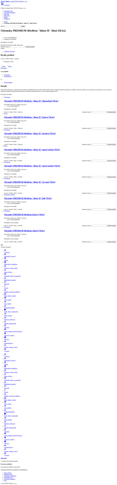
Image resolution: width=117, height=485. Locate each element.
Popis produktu (8, 82)
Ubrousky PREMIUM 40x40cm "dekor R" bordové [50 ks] (30, 133)
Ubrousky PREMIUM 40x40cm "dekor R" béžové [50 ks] (29, 117)
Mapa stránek (7, 473)
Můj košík (7, 15)
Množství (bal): (5, 47)
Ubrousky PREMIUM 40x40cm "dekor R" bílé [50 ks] (28, 198)
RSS (5, 480)
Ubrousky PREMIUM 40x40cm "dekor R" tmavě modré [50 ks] (32, 166)
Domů (6, 21)
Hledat (2, 26)
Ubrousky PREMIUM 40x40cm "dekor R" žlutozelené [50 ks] (31, 101)
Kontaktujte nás (8, 11)
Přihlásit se (7, 19)
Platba (5, 17)
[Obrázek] (7, 97)
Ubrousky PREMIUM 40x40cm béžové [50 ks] (24, 214)
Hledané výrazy (8, 474)
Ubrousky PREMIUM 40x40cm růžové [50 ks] (24, 231)
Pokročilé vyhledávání (10, 476)
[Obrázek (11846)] (9, 194)
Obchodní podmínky (9, 12)
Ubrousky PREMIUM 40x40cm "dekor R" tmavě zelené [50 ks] (32, 149)
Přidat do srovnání (10, 51)
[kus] (5, 113)
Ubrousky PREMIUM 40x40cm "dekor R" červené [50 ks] (29, 182)
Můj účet (6, 14)
